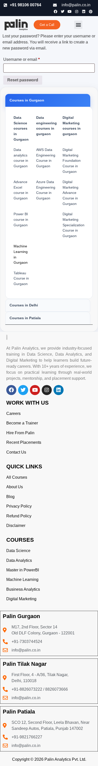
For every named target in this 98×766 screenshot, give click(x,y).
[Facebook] (55, 11)
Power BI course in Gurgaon (21, 219)
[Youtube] (69, 11)
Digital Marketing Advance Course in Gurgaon (70, 192)
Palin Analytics (57, 759)
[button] (78, 25)
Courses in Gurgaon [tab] (27, 100)
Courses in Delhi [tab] (24, 305)
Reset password (22, 80)
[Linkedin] (83, 11)
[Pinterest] (90, 11)
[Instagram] (76, 11)
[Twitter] (62, 11)
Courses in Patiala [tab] (25, 318)
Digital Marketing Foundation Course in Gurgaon (72, 160)
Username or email (29, 59)
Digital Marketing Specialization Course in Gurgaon (73, 225)
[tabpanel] (49, 203)
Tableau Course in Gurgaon (21, 278)
